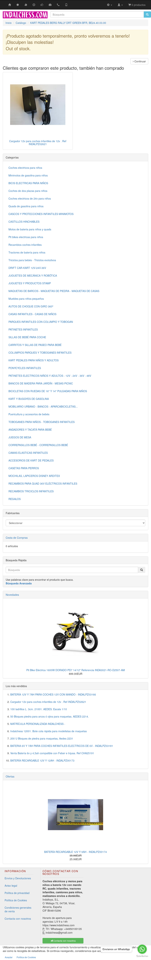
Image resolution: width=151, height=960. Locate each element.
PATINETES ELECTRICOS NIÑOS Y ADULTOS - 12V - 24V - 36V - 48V (49, 375)
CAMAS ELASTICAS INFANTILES (28, 453)
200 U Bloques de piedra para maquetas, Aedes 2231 (41, 738)
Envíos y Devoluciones (18, 878)
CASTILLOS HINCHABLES (23, 221)
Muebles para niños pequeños (26, 298)
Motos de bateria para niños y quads (29, 229)
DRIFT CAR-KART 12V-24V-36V (27, 268)
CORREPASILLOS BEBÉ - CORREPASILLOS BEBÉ (38, 445)
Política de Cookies (16, 900)
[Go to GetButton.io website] (142, 956)
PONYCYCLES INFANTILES (24, 368)
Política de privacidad (17, 893)
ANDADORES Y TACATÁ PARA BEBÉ (30, 429)
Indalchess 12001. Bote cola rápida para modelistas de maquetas (48, 731)
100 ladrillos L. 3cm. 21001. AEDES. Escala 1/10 (38, 709)
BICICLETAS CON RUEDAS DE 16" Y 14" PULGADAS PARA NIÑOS (47, 391)
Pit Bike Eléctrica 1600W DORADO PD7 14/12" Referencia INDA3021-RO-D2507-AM (75, 670)
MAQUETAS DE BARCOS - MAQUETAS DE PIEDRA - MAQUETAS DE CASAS (53, 291)
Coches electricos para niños (25, 167)
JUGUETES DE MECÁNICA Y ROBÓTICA (32, 275)
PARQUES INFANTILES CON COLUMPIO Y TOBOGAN (40, 322)
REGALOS (14, 499)
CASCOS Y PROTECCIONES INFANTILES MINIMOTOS (40, 214)
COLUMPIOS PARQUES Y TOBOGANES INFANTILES (39, 352)
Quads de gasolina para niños (25, 206)
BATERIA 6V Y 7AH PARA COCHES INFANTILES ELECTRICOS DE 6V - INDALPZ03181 (61, 746)
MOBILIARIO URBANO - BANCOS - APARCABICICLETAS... (43, 406)
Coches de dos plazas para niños (27, 191)
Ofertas (10, 776)
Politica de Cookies (26, 957)
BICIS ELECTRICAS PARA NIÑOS (28, 183)
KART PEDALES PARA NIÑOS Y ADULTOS (33, 360)
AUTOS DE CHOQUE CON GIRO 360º (30, 306)
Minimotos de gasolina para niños (28, 175)
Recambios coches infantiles (25, 245)
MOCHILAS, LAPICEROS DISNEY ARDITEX (34, 476)
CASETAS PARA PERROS (23, 468)
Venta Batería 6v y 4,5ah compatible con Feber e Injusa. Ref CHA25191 (52, 753)
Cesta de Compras (17, 537)
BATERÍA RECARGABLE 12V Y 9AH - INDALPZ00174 (75, 852)
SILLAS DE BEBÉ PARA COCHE (27, 337)
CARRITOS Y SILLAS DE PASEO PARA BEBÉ (35, 345)
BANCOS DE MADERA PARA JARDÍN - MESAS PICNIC (40, 383)
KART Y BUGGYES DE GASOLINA (28, 399)
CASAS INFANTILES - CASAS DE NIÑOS (32, 314)
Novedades (12, 594)
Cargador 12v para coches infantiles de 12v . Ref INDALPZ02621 (37, 142)
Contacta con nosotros (18, 918)
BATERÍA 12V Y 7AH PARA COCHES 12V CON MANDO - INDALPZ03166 (53, 694)
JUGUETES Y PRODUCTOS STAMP (29, 283)
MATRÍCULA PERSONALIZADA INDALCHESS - (37, 724)
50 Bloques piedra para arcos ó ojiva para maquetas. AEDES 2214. (49, 716)
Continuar (140, 61)
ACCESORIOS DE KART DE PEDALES (31, 460)
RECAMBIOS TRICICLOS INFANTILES (31, 491)
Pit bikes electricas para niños (25, 237)
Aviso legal (11, 885)
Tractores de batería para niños (26, 252)
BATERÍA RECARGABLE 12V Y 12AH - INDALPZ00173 (42, 760)
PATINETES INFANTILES (23, 329)
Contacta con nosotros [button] (64, 940)
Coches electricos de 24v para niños (29, 198)
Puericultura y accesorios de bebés (28, 414)
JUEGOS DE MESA (19, 437)
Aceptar (9, 957)
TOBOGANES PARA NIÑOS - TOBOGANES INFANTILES (41, 422)
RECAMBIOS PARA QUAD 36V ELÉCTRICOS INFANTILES (42, 483)
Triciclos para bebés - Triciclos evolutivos (32, 260)
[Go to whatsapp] (142, 949)
